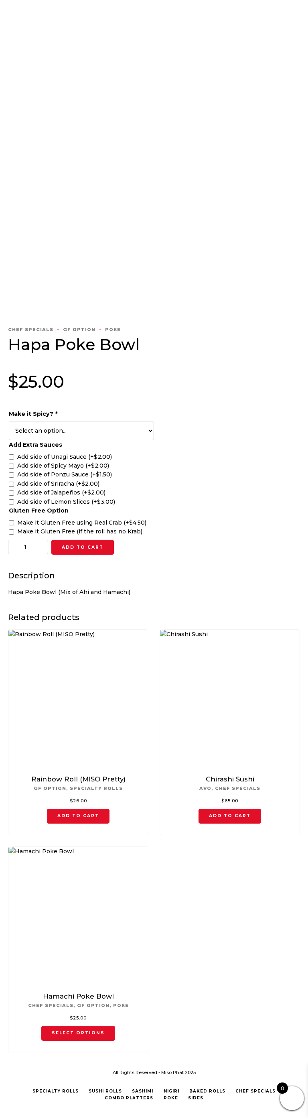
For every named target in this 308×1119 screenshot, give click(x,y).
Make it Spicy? (33, 413)
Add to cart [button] (78, 815)
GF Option (79, 329)
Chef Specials (30, 329)
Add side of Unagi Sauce (64, 456)
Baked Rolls (207, 1091)
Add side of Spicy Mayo (63, 465)
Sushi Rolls (105, 1091)
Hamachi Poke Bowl (78, 996)
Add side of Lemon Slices (66, 501)
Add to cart (82, 547)
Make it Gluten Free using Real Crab (81, 522)
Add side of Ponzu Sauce (64, 474)
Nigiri (171, 1091)
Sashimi (142, 1091)
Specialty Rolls (96, 788)
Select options (78, 1033)
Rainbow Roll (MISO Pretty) (78, 779)
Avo (205, 788)
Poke (113, 329)
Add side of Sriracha (58, 483)
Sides (195, 1098)
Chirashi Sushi (230, 779)
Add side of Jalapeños (61, 492)
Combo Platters (129, 1098)
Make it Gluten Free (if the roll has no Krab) (79, 531)
